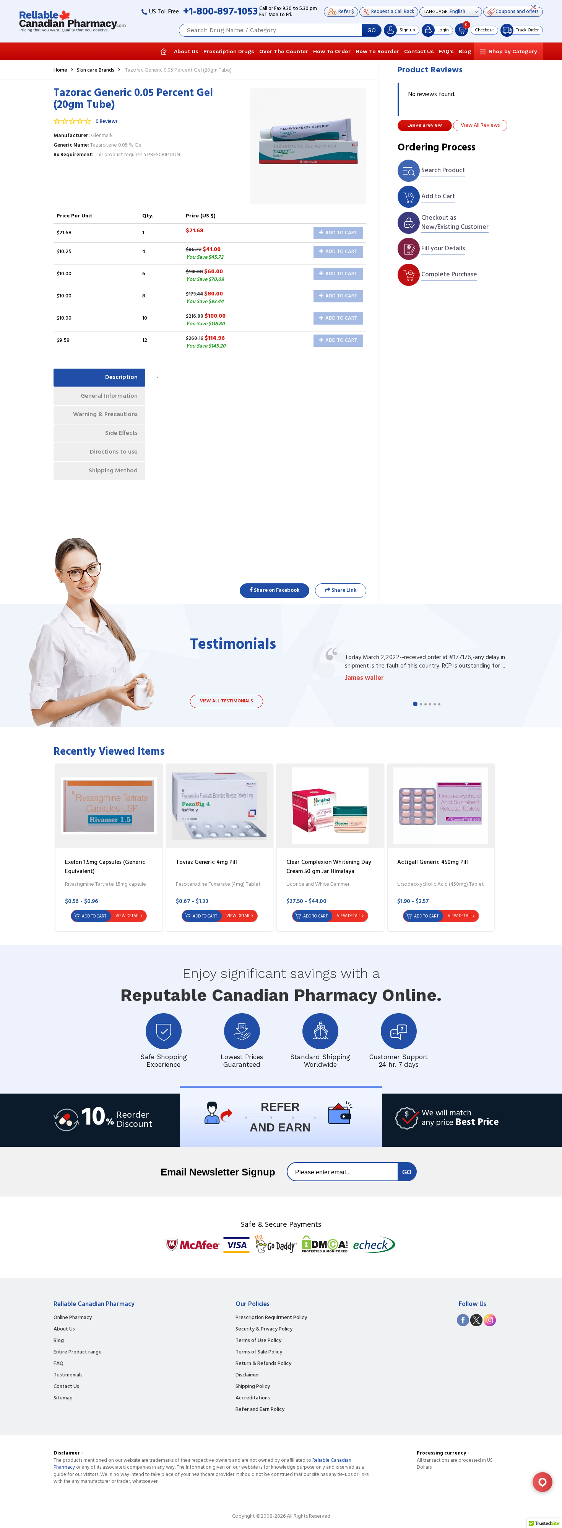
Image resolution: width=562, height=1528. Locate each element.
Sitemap (63, 1398)
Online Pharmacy (73, 1318)
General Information (109, 396)
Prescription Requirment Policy (271, 1318)
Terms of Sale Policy (259, 1352)
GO (371, 30)
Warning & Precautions (105, 415)
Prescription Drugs (228, 51)
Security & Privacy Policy (264, 1329)
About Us (186, 51)
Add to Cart (340, 233)
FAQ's (446, 51)
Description (121, 377)
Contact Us (419, 51)
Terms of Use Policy (258, 1341)
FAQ (58, 1364)
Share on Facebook (276, 590)
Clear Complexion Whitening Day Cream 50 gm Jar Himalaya (328, 867)
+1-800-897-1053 (220, 12)
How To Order (332, 51)
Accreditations (253, 1398)
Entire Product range (78, 1352)
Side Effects (121, 433)
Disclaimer (247, 1375)
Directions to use (114, 452)
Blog (465, 51)
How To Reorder (377, 51)
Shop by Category (513, 51)
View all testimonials (226, 701)
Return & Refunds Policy (263, 1364)
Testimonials (68, 1375)
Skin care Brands (95, 70)
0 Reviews (107, 122)
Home (60, 70)
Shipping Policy (253, 1387)
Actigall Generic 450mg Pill (432, 862)
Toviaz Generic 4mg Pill (206, 862)
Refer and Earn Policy (260, 1410)
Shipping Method (113, 471)
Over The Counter (283, 51)
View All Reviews (480, 125)
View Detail (127, 916)
